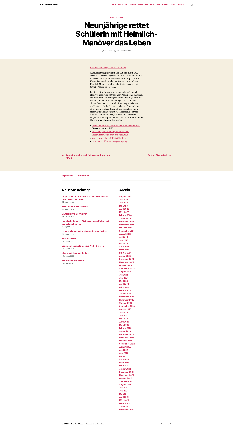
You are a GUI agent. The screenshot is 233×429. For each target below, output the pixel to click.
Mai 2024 (123, 281)
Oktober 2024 (125, 265)
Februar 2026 (125, 215)
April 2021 (124, 397)
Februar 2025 (125, 253)
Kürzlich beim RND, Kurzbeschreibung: (108, 68)
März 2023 (124, 325)
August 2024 (125, 272)
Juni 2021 (123, 391)
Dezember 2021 (126, 372)
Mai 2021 (123, 394)
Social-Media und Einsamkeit (75, 206)
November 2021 (126, 375)
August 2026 (125, 196)
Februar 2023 (125, 328)
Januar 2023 (125, 331)
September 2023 (127, 306)
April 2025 (124, 246)
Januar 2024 (125, 294)
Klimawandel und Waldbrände (75, 253)
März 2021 (124, 400)
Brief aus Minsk (69, 238)
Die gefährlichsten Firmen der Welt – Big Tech (83, 246)
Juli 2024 (123, 275)
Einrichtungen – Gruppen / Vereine (162, 4)
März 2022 (124, 362)
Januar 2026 (125, 218)
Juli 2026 (123, 199)
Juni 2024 (123, 278)
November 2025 (126, 225)
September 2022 (127, 344)
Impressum (67, 175)
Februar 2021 (125, 403)
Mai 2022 (123, 356)
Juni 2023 (123, 315)
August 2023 (125, 309)
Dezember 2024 (126, 259)
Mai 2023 (123, 319)
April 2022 (124, 359)
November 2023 (126, 300)
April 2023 (124, 322)
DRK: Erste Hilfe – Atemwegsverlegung (109, 141)
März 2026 (124, 212)
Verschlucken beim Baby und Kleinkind (110, 135)
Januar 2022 (125, 369)
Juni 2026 (123, 203)
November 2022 (126, 337)
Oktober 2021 (125, 378)
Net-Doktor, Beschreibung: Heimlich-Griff (110, 131)
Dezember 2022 (126, 334)
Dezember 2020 (126, 409)
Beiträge (133, 4)
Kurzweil (180, 4)
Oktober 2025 (125, 228)
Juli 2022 (123, 350)
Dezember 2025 (126, 221)
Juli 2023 (123, 312)
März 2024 (124, 287)
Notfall (113, 4)
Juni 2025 (123, 240)
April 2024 (124, 284)
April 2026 (124, 209)
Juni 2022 (123, 353)
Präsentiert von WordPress (95, 424)
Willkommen (122, 4)
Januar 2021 (125, 406)
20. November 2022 (124, 51)
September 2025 (127, 231)
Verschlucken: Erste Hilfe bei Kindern (109, 138)
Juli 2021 (123, 388)
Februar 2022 (125, 366)
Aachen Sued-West (49, 4)
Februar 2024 (125, 290)
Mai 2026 (123, 206)
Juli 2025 (123, 237)
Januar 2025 (125, 256)
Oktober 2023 (125, 303)
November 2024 (126, 262)
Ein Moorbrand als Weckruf (74, 214)
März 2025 (124, 250)
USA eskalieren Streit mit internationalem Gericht (84, 231)
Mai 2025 (123, 243)
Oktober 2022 (125, 340)
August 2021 (125, 384)
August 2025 (125, 234)
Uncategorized (116, 17)
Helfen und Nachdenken (73, 260)
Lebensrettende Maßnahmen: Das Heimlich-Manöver (116, 125)
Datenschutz (82, 175)
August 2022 (125, 347)
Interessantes (143, 4)
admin (110, 51)
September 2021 (126, 381)
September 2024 (127, 268)
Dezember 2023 (126, 297)
